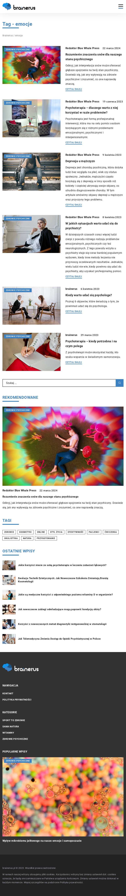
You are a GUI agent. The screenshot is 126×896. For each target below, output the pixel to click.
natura (27, 538)
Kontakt (7, 693)
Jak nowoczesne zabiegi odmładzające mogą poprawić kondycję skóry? (59, 609)
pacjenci (94, 532)
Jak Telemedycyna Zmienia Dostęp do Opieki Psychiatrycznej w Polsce (59, 638)
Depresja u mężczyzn (80, 161)
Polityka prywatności (16, 699)
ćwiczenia (111, 532)
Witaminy (8, 732)
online (41, 532)
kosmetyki (25, 532)
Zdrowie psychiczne (15, 739)
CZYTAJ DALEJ (73, 89)
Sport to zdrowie (13, 720)
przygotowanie (46, 538)
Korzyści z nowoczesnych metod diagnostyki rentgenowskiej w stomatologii (62, 624)
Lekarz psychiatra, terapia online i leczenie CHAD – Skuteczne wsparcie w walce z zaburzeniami (62, 496)
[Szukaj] (120, 383)
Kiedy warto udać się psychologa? (88, 295)
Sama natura (10, 726)
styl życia (56, 532)
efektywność (76, 532)
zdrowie (9, 532)
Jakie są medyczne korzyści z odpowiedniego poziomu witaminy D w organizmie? (65, 594)
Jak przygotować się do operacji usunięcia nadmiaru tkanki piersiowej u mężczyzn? (54, 840)
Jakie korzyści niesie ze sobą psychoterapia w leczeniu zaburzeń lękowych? (62, 565)
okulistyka (11, 538)
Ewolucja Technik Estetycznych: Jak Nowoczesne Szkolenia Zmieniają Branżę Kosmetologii (63, 580)
